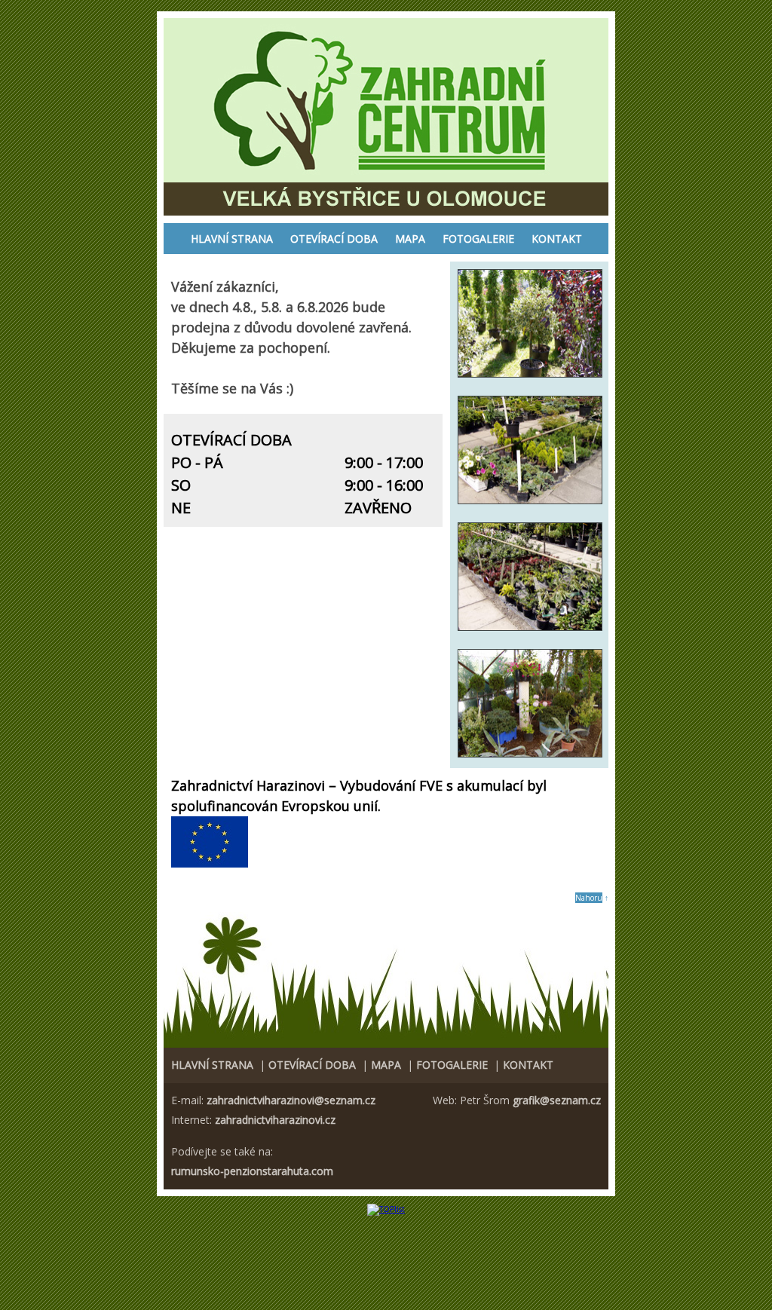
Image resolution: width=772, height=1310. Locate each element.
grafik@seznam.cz (557, 1100)
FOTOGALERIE (478, 238)
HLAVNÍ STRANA (232, 238)
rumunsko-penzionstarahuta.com (252, 1171)
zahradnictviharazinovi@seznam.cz (291, 1100)
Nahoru (588, 897)
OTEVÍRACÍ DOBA (334, 238)
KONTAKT (557, 238)
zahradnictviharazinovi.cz (275, 1120)
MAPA (410, 238)
